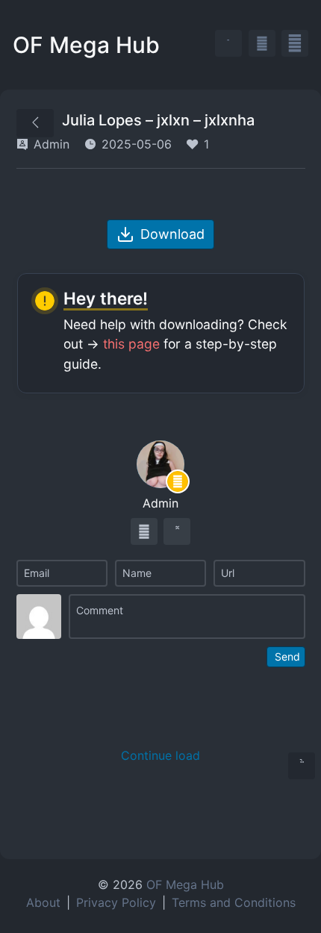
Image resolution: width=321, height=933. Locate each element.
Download (172, 234)
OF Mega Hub (86, 44)
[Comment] (187, 616)
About (43, 902)
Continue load (160, 755)
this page (131, 344)
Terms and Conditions (234, 902)
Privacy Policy (116, 902)
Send (287, 656)
